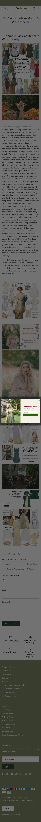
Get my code (30, 415)
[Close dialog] (39, 400)
